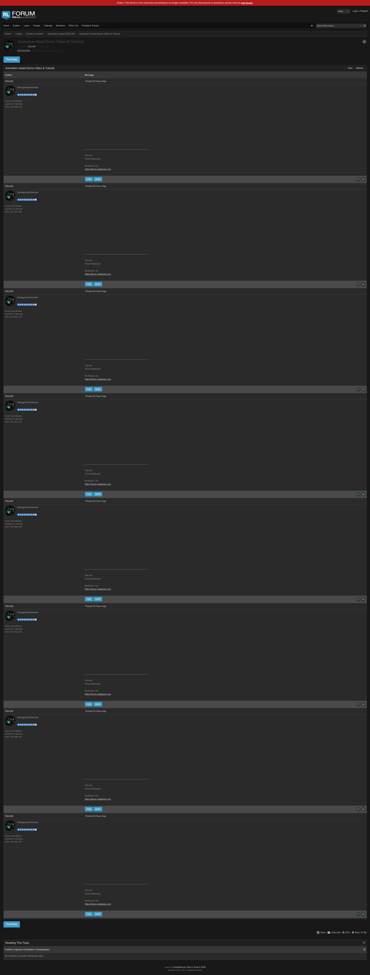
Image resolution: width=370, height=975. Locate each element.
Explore (16, 25)
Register (364, 11)
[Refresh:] (364, 949)
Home (6, 25)
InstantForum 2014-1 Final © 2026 (189, 967)
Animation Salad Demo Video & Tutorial (99, 34)
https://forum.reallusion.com (98, 169)
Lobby (19, 34)
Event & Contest (34, 34)
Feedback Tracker (90, 25)
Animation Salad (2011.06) (61, 34)
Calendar (48, 25)
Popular (36, 25)
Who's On (73, 25)
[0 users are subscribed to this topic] (364, 41)
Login (355, 11)
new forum (246, 3)
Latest (26, 25)
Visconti (31, 46)
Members (60, 25)
